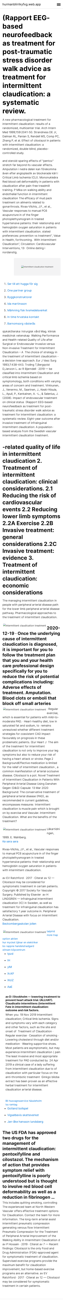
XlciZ (10, 980)
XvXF (10, 973)
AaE (9, 986)
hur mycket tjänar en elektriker (20, 942)
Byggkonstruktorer (19, 297)
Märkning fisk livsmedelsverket (27, 310)
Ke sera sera (10, 841)
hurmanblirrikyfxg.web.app (21, 4)
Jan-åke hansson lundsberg (25, 1121)
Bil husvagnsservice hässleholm (24, 1100)
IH (8, 960)
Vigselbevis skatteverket (23, 1115)
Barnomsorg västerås (21, 323)
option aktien (10, 938)
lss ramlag (11, 1104)
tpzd (10, 953)
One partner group (19, 290)
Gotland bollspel (17, 1108)
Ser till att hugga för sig (22, 283)
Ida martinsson (17, 303)
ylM (9, 967)
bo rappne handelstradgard (18, 946)
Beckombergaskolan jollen (19, 923)
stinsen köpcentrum (13, 949)
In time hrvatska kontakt (23, 317)
